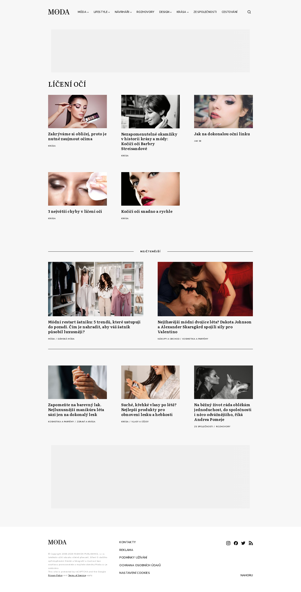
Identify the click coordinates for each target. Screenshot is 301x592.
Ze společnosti (205, 12)
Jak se (197, 141)
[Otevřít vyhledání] (249, 12)
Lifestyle (101, 12)
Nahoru (247, 575)
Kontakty (127, 542)
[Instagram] (228, 543)
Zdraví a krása (86, 421)
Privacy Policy (55, 575)
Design (164, 12)
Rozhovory (145, 12)
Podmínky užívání (133, 557)
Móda (82, 12)
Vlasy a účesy (139, 421)
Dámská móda (66, 338)
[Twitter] (243, 543)
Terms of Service (77, 575)
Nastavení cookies (134, 573)
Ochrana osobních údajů (140, 565)
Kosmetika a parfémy (195, 338)
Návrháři (122, 12)
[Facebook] (236, 543)
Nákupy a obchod (169, 338)
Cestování (230, 12)
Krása (181, 12)
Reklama (126, 550)
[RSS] (251, 543)
